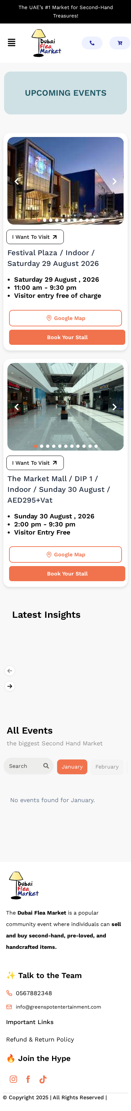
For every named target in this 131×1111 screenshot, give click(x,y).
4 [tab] (56, 220)
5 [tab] (62, 220)
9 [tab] (87, 220)
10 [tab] (93, 220)
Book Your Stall (67, 337)
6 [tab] (69, 220)
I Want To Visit (31, 237)
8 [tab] (81, 220)
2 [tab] (44, 220)
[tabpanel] (65, 181)
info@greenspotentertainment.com (58, 1007)
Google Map (69, 318)
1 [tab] (38, 220)
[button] (11, 43)
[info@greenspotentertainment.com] (9, 1007)
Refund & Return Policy (40, 1039)
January (72, 766)
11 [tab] (96, 446)
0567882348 (34, 993)
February (107, 766)
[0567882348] (9, 993)
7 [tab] (75, 220)
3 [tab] (50, 220)
